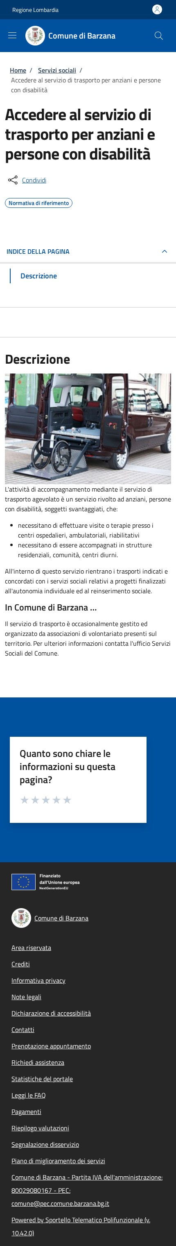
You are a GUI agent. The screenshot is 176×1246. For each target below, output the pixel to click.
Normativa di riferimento (39, 201)
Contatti (22, 1029)
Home (18, 70)
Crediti (20, 964)
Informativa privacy (38, 980)
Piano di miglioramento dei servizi (58, 1161)
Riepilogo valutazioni (40, 1128)
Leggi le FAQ (28, 1095)
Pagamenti (26, 1111)
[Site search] (159, 36)
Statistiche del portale (42, 1079)
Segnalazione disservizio (45, 1144)
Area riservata (31, 947)
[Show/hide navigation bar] (12, 35)
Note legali (26, 997)
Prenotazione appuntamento (51, 1046)
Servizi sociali (57, 70)
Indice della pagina (38, 251)
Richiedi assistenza (37, 1062)
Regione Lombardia (35, 9)
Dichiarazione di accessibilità (51, 1013)
